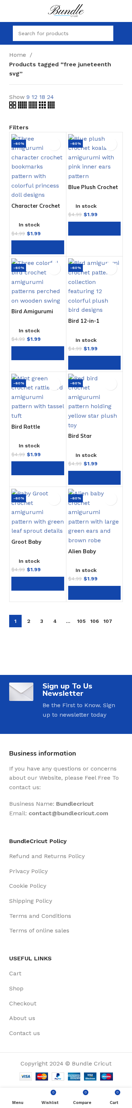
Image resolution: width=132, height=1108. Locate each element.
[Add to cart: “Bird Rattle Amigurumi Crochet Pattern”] (37, 468)
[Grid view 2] (13, 106)
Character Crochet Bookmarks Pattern (37, 209)
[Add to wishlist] (54, 144)
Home (18, 54)
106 (94, 621)
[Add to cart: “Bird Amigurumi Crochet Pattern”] (37, 353)
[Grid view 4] (51, 106)
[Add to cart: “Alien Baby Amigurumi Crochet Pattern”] (94, 593)
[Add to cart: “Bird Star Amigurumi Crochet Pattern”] (94, 478)
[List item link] (66, 856)
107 (107, 621)
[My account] (123, 33)
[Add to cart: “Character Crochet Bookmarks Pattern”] (37, 247)
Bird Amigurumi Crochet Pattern (32, 314)
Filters (19, 127)
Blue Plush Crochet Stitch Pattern (93, 190)
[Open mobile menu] (5, 33)
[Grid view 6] (34, 106)
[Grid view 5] (23, 106)
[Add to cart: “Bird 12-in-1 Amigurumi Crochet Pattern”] (94, 363)
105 (81, 621)
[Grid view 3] (43, 106)
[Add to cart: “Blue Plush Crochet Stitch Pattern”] (94, 229)
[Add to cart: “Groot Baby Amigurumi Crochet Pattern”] (37, 584)
